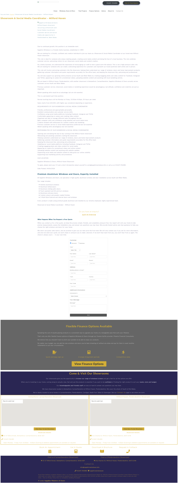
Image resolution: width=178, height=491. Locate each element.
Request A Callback (128, 447)
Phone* (91, 260)
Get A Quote (76, 447)
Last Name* (92, 253)
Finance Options (94, 11)
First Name (73, 253)
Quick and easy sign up (54, 357)
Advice (103, 11)
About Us (111, 11)
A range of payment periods (88, 357)
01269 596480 (112, 3)
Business (82, 243)
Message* (73, 303)
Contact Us (119, 11)
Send (88, 315)
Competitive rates (123, 357)
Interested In (74, 293)
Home (55, 11)
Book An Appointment (49, 447)
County (91, 276)
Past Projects (83, 11)
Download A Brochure (102, 447)
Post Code (73, 283)
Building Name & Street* (77, 270)
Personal (74, 243)
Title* (71, 247)
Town (71, 276)
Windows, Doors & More (67, 11)
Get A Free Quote (131, 3)
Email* (72, 260)
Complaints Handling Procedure (71, 477)
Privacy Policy (52, 477)
